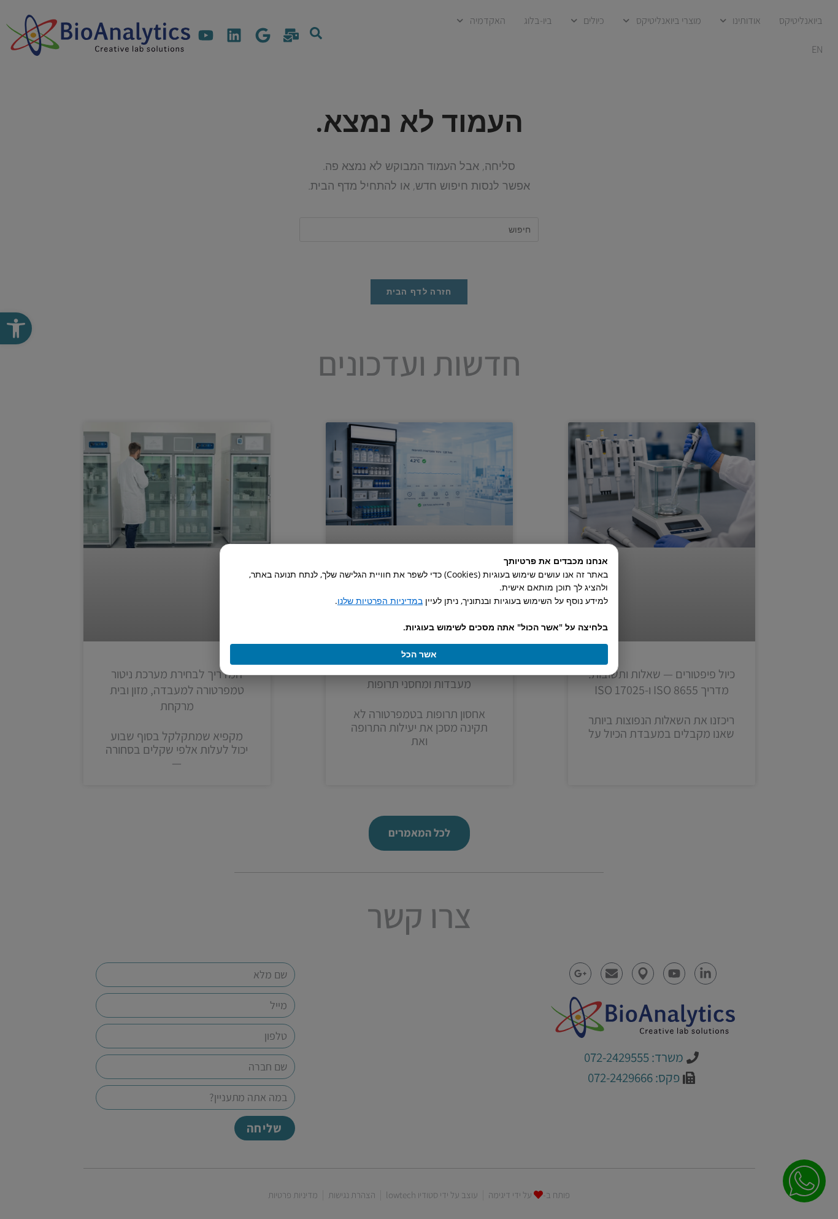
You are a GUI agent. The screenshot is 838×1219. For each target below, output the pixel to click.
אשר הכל (419, 654)
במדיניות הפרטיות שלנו (380, 600)
